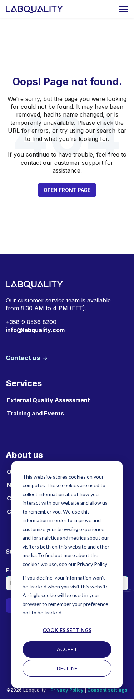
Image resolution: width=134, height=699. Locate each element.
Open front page (67, 190)
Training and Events (35, 413)
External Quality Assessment (48, 400)
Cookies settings (67, 630)
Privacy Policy (67, 690)
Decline (67, 668)
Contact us (23, 358)
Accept (67, 649)
